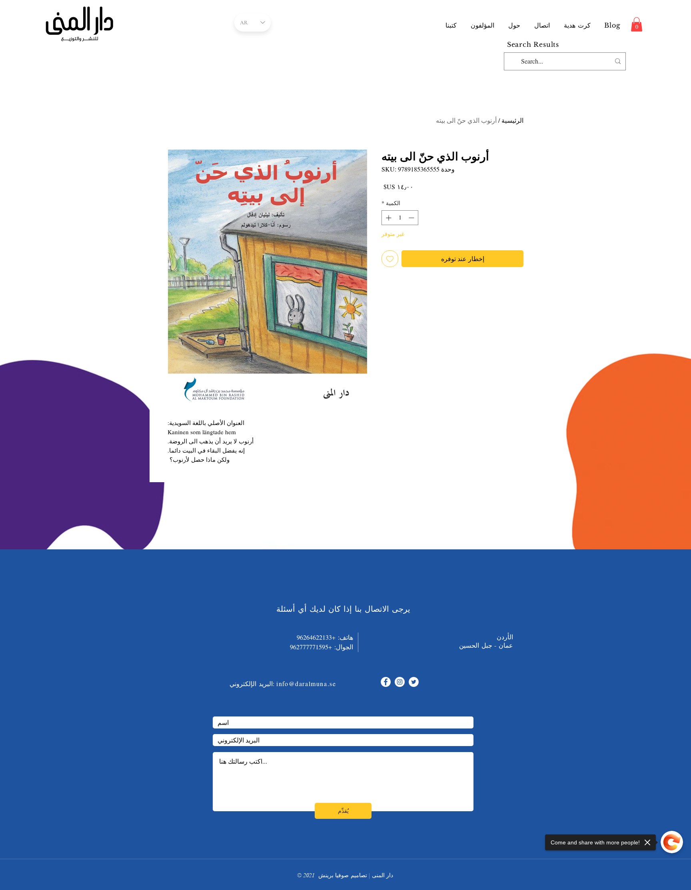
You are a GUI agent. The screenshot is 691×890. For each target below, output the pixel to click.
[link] (637, 24)
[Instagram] (400, 682)
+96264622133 (316, 637)
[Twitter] (414, 682)
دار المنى (382, 875)
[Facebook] (386, 682)
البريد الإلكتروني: (252, 683)
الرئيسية (512, 120)
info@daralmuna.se (306, 683)
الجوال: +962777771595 (316, 647)
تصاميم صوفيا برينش (342, 875)
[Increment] (388, 218)
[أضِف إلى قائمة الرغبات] (389, 258)
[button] (482, 25)
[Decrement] (412, 218)
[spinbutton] (400, 218)
